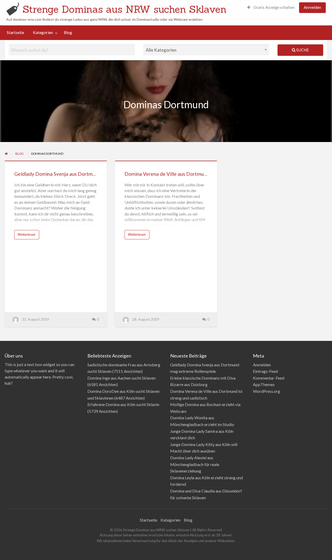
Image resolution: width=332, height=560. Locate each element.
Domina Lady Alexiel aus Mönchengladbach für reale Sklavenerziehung (194, 464)
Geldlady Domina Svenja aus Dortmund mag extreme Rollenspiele (87, 174)
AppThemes (264, 384)
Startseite (15, 32)
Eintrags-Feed (265, 371)
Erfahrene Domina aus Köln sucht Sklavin (123, 404)
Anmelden (312, 7)
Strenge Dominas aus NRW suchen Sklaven (124, 9)
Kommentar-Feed (268, 377)
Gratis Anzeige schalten (274, 7)
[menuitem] (271, 7)
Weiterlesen (27, 234)
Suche (302, 50)
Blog (68, 32)
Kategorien (43, 32)
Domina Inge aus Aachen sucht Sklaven (121, 377)
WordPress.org (266, 391)
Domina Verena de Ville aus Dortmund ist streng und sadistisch (194, 174)
